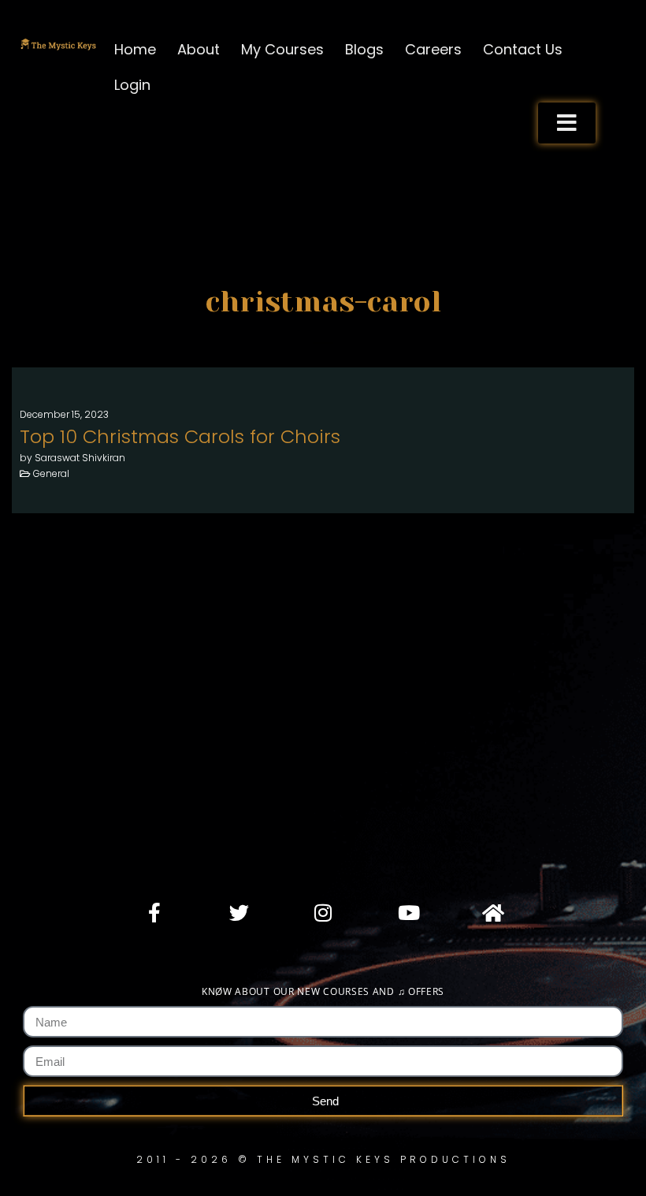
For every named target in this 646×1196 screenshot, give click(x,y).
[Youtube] (407, 912)
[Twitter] (238, 912)
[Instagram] (323, 912)
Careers (433, 49)
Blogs (364, 49)
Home (135, 49)
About (198, 49)
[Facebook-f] (154, 912)
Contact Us (522, 49)
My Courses (282, 49)
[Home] (491, 912)
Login (132, 85)
